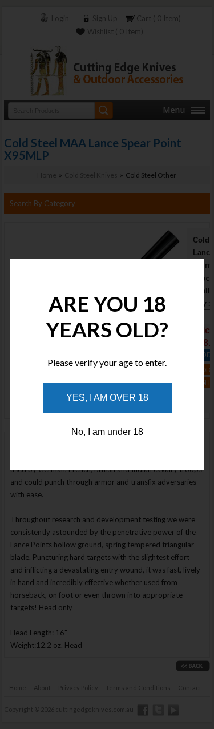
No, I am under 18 (107, 432)
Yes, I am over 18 (107, 397)
